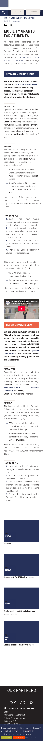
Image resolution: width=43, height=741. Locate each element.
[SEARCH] (4, 13)
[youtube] (33, 13)
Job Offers (8, 543)
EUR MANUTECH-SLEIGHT (13, 18)
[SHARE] (12, 25)
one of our (18, 84)
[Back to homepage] (21, 5)
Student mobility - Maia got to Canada (19, 644)
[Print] (6, 25)
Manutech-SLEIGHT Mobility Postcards (19, 577)
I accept (6, 737)
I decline (18, 737)
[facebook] (33, 10)
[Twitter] (17, 13)
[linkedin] (17, 10)
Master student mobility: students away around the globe (20, 612)
